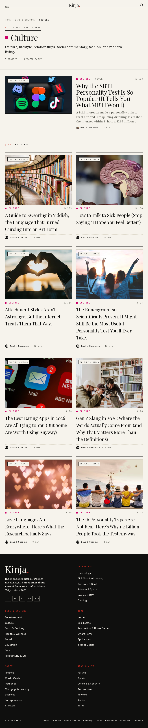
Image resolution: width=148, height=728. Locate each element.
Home (8, 20)
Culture (9, 622)
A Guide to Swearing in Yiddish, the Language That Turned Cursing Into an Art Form (37, 222)
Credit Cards (12, 678)
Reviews (82, 694)
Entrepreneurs (13, 700)
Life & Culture (25, 20)
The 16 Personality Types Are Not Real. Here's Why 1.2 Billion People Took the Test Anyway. (107, 526)
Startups (10, 705)
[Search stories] (141, 5)
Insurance (10, 683)
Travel (8, 639)
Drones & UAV (86, 595)
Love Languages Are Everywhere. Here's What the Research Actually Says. (34, 526)
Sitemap (138, 721)
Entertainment (13, 617)
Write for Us (72, 721)
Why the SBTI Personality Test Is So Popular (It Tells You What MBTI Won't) (104, 95)
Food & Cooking (14, 628)
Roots (81, 700)
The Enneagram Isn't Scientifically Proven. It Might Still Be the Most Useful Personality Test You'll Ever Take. (106, 323)
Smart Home (85, 633)
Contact (56, 721)
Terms (98, 721)
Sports (82, 678)
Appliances (84, 639)
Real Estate (84, 622)
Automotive (85, 689)
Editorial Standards (118, 721)
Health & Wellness (15, 633)
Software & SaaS (87, 584)
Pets (7, 650)
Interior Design (86, 644)
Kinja (74, 5)
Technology (84, 573)
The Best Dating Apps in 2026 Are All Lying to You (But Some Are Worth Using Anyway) (36, 425)
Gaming (82, 600)
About (45, 721)
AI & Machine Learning (90, 578)
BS (29, 598)
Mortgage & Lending (17, 689)
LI (22, 598)
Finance (9, 672)
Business (10, 694)
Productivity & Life (16, 655)
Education (11, 644)
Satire (81, 705)
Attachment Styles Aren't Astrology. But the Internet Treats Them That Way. (33, 316)
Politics (82, 672)
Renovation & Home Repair (93, 628)
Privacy (88, 721)
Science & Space (87, 589)
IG (15, 598)
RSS (37, 598)
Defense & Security (89, 683)
